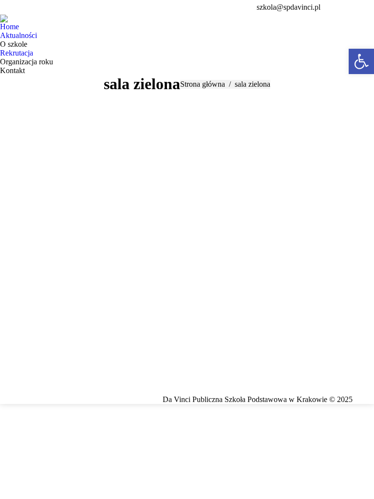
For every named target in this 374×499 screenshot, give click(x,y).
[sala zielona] (187, 241)
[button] (361, 61)
